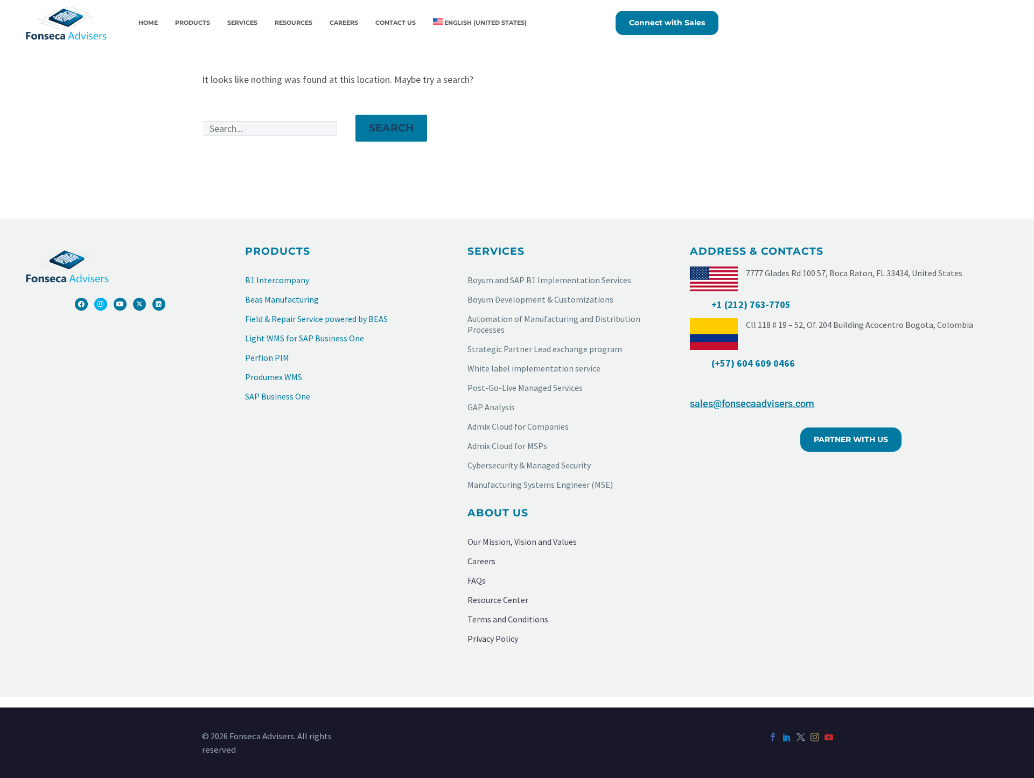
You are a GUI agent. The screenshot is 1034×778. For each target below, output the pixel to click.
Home (148, 22)
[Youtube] (120, 304)
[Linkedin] (158, 304)
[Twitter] (801, 737)
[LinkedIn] (787, 737)
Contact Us (395, 22)
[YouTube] (829, 737)
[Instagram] (100, 304)
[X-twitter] (139, 304)
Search (391, 128)
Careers (344, 22)
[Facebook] (81, 304)
